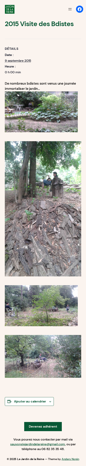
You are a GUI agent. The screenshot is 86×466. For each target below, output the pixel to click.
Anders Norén (70, 459)
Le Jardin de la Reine (30, 459)
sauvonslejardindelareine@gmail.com (37, 444)
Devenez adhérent (43, 426)
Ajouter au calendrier (30, 401)
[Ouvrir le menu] (70, 9)
